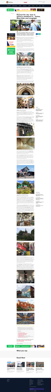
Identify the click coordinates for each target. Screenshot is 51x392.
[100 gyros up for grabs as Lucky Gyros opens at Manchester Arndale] (40, 116)
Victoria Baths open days (21, 336)
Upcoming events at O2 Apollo (21, 332)
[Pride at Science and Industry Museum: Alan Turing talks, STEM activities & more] (40, 194)
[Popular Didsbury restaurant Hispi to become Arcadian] (21, 367)
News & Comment (14, 5)
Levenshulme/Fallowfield (20, 341)
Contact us (30, 379)
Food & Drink (8, 5)
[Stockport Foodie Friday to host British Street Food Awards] (11, 367)
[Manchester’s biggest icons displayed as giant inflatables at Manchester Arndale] (30, 367)
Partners (33, 5)
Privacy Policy (31, 382)
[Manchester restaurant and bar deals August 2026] (40, 205)
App (39, 5)
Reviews (20, 5)
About (43, 5)
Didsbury (20, 340)
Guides (29, 5)
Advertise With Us (31, 380)
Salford (29, 340)
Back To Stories (12, 13)
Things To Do (24, 5)
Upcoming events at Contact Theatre (22, 334)
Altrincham (23, 340)
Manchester (8, 379)
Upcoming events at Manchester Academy (22, 333)
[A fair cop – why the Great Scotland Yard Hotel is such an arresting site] (40, 367)
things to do (21, 343)
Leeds (7, 380)
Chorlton (26, 340)
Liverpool (8, 381)
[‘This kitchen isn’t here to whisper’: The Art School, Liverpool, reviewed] (40, 202)
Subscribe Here (31, 381)
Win (36, 5)
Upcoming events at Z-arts (21, 335)
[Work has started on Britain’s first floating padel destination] (40, 113)
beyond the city (18, 343)
